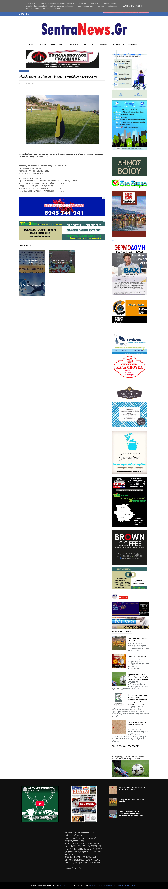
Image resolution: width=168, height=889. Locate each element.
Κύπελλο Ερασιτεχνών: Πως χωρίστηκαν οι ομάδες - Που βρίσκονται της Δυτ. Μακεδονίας (131, 813)
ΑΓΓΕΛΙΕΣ (132, 44)
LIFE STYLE (87, 44)
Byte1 (63, 885)
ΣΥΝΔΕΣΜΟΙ (102, 44)
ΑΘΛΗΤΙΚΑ (74, 44)
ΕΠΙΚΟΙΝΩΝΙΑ (24, 14)
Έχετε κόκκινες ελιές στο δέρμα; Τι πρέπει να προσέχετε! (137, 724)
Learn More (128, 6)
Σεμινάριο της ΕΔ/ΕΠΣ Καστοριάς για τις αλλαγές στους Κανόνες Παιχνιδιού (138, 677)
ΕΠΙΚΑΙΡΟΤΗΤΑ (57, 44)
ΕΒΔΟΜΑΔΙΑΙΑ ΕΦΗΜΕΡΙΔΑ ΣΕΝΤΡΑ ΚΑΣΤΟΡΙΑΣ (113, 885)
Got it (139, 6)
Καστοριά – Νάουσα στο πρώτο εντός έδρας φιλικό (138, 658)
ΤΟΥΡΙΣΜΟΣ (117, 44)
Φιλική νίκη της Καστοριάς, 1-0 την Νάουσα (138, 640)
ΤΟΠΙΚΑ (42, 44)
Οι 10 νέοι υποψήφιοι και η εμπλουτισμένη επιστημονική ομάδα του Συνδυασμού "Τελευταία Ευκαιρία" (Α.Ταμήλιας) (138, 699)
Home (30, 44)
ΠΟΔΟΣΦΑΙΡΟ (24, 71)
